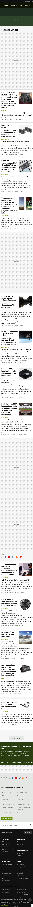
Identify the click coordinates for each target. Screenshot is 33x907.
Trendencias (5, 876)
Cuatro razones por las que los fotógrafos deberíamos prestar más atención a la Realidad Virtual (9, 569)
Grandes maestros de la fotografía (23, 808)
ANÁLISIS (14, 5)
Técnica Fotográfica (7, 808)
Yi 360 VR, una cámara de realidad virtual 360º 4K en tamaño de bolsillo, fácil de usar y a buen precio (9, 166)
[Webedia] (29, 1)
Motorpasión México (22, 897)
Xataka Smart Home (7, 849)
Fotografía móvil (21, 796)
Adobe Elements (7, 813)
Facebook (5, 556)
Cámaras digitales (7, 378)
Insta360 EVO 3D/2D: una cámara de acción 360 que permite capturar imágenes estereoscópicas (9, 130)
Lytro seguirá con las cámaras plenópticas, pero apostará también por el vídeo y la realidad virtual (8, 670)
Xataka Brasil (5, 892)
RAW (18, 813)
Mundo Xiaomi (6, 851)
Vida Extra (20, 844)
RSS (17, 556)
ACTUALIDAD (5, 5)
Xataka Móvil (5, 844)
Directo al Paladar (7, 864)
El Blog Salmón (21, 876)
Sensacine (20, 853)
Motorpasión (20, 864)
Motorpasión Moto (22, 867)
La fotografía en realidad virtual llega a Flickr (7, 634)
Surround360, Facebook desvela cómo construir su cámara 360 (8, 372)
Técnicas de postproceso (5, 800)
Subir (26, 832)
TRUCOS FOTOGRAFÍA (25, 5)
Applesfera (5, 847)
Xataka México (6, 889)
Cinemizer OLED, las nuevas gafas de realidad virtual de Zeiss (9, 705)
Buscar (30, 825)
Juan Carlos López (11, 694)
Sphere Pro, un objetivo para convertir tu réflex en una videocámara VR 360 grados (8, 301)
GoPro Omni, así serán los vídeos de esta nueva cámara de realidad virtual (9, 602)
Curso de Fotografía (23, 804)
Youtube (9, 556)
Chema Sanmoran (10, 229)
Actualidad (5, 139)
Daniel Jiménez (10, 397)
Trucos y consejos (22, 792)
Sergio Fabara (9, 154)
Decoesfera (5, 878)
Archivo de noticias (17, 738)
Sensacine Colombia (22, 894)
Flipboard (21, 556)
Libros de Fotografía (8, 804)
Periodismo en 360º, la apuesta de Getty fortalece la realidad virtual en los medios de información (9, 409)
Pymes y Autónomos (22, 878)
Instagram (13, 556)
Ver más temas (7, 818)
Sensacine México (22, 892)
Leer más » (4, 117)
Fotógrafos (5, 796)
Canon (3, 110)
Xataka (4, 842)
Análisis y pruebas (16, 762)
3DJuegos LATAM (21, 889)
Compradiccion (6, 880)
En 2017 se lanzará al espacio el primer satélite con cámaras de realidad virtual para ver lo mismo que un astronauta (9, 337)
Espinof (19, 855)
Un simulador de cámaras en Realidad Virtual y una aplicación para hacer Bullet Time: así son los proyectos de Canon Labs (9, 205)
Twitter (1, 556)
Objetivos (4, 310)
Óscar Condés (9, 119)
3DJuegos (19, 842)
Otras (3, 678)
